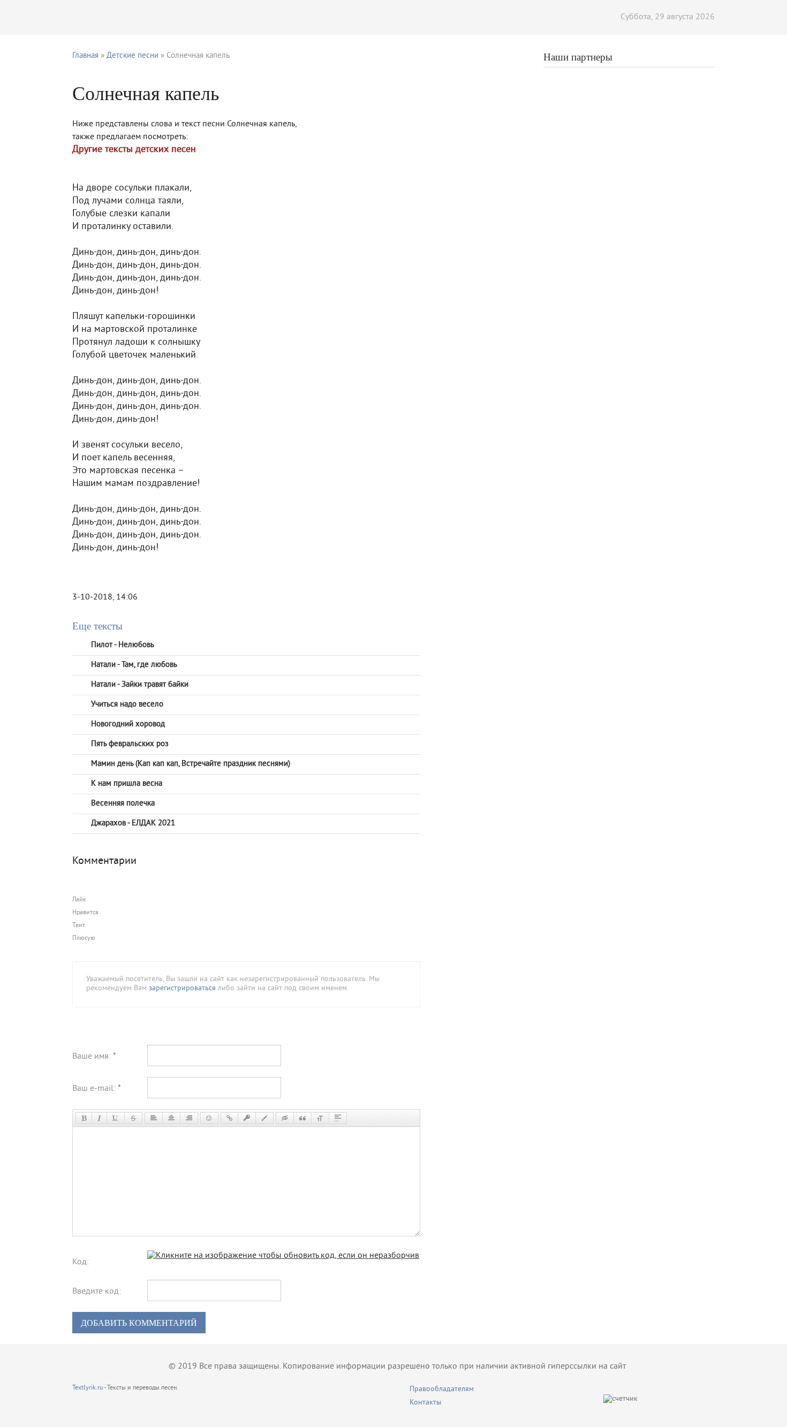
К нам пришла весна (126, 784)
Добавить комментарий (139, 1322)
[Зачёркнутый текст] (133, 1118)
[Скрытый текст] (285, 1118)
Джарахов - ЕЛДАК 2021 (133, 823)
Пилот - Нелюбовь (122, 645)
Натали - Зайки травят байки (139, 685)
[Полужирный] (83, 1118)
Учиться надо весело (127, 705)
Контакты (425, 1402)
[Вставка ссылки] (229, 1118)
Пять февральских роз (130, 744)
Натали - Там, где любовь (134, 665)
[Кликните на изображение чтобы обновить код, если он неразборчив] (283, 1255)
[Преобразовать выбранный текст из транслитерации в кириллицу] (320, 1118)
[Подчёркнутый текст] (116, 1118)
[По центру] (171, 1118)
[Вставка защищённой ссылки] (247, 1118)
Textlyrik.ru (87, 1388)
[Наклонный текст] (99, 1118)
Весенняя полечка (123, 804)
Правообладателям (442, 1389)
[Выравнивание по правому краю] (189, 1118)
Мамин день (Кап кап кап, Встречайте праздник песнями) (190, 764)
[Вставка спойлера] (338, 1118)
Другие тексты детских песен (134, 149)
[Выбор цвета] (264, 1118)
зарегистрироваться (182, 988)
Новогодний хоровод (128, 724)
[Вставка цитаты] (302, 1118)
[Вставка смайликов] (209, 1118)
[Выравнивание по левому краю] (154, 1118)
